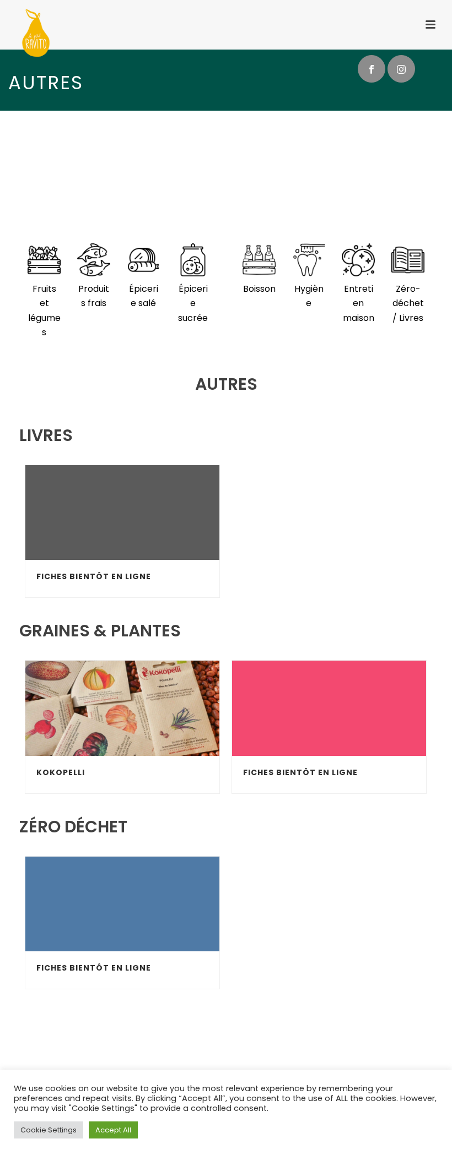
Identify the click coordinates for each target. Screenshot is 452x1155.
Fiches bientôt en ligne (93, 576)
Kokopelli (60, 772)
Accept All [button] (113, 1130)
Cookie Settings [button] (48, 1130)
